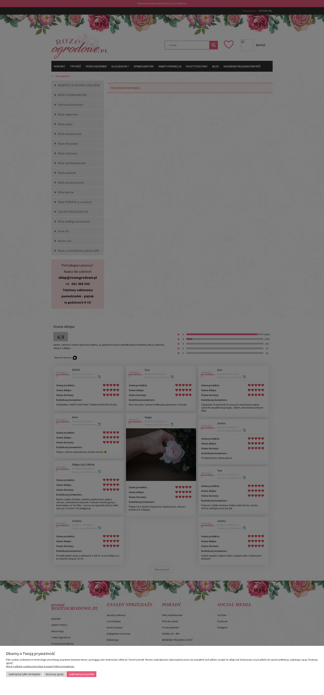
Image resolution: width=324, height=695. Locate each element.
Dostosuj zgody (55, 674)
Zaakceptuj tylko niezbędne (24, 674)
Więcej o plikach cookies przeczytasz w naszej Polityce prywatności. (40, 666)
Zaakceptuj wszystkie (81, 674)
